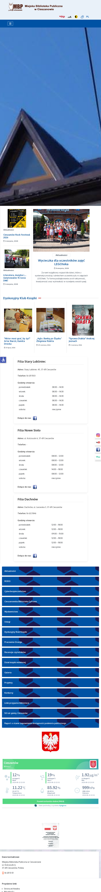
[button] (50, 571)
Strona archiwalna (12, 888)
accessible (3, 359)
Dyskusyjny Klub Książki (20, 298)
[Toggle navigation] (10, 23)
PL (87, 16)
